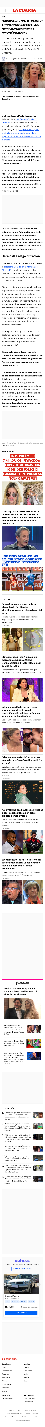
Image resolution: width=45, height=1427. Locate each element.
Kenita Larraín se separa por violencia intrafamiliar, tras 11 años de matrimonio (20, 991)
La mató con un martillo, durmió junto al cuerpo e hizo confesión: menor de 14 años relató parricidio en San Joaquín (17, 1180)
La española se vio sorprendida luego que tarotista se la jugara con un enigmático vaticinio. (22, 671)
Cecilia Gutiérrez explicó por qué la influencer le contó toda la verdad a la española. (22, 721)
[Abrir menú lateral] (4, 10)
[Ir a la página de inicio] (24, 10)
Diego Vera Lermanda (19, 58)
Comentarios (19, 91)
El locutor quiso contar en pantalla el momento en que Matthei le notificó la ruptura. (21, 874)
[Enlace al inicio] (22, 983)
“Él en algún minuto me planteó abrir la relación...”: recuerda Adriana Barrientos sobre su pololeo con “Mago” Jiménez (14, 1030)
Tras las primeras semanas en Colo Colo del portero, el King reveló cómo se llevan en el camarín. (20, 822)
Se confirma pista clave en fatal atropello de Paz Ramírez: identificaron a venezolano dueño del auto (22, 609)
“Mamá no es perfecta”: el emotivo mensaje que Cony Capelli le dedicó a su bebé (22, 760)
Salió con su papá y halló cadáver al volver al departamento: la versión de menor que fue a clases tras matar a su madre (18, 1138)
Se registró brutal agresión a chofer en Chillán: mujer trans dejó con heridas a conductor (17, 1148)
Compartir (7, 91)
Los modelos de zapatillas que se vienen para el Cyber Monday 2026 (14, 1043)
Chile (4, 17)
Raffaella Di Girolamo (18, 443)
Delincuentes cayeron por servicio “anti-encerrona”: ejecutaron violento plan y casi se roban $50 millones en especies (17, 1127)
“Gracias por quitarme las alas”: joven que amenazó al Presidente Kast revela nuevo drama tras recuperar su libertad (18, 1116)
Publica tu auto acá (22, 1269)
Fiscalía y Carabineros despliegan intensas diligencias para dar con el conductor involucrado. (20, 619)
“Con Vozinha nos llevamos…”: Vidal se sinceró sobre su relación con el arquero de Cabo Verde (22, 812)
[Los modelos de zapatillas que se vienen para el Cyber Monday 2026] (33, 1043)
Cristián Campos (33, 443)
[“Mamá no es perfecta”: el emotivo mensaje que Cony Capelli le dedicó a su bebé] (22, 792)
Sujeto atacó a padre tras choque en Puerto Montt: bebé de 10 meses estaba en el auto (17, 1158)
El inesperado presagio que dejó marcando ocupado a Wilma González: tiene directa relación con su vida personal (21, 661)
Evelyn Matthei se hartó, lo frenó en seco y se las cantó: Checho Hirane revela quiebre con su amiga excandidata (21, 864)
